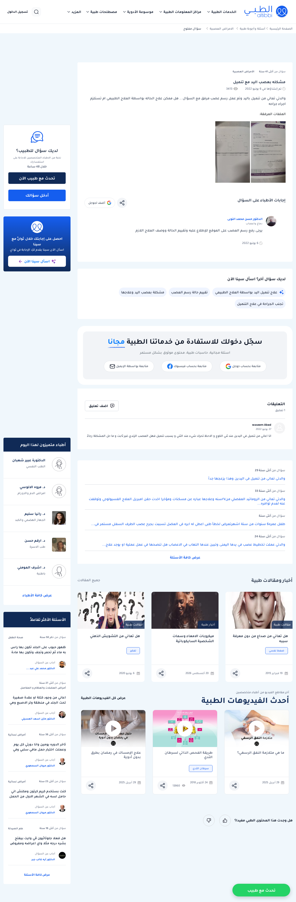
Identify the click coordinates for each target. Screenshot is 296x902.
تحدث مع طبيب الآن (37, 178)
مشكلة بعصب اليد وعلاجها (142, 292)
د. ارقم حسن (35, 540)
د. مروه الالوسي (32, 487)
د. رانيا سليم (35, 513)
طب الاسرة (37, 546)
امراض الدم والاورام (31, 493)
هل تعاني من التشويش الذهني (115, 636)
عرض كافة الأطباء (37, 595)
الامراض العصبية (222, 28)
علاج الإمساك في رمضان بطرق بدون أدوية (116, 754)
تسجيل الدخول (17, 11)
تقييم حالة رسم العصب (189, 292)
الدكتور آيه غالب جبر (43, 859)
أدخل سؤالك (37, 195)
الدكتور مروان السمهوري (40, 765)
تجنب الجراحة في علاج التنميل (260, 303)
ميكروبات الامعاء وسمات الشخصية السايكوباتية (193, 638)
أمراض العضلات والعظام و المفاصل (43, 688)
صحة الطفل (15, 637)
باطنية (41, 573)
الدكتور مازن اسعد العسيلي (38, 719)
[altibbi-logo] (266, 12)
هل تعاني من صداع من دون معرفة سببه (260, 638)
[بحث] (36, 11)
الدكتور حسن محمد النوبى (244, 218)
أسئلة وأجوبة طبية (252, 28)
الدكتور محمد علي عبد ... (40, 668)
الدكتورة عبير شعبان (28, 460)
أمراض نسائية (17, 734)
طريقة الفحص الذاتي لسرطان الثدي (189, 754)
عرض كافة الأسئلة (185, 557)
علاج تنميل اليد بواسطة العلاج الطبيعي (246, 292)
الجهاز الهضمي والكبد (30, 520)
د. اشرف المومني (31, 567)
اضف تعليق (98, 406)
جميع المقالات (88, 580)
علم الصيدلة (15, 828)
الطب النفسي (35, 466)
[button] (221, 11)
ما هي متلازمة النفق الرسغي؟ (260, 752)
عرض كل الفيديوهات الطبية (103, 698)
